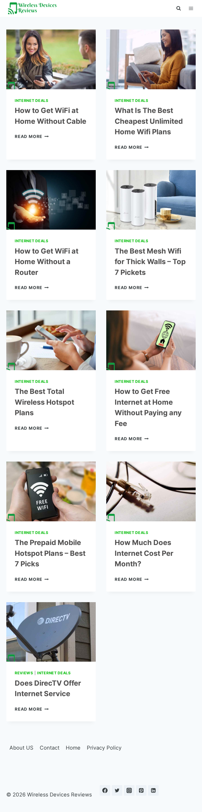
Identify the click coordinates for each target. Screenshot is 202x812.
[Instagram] (129, 790)
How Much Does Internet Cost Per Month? (144, 553)
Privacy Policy (104, 748)
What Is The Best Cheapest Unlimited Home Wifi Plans (149, 121)
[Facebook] (105, 790)
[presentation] (51, 59)
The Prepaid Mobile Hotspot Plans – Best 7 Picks (50, 553)
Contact (49, 748)
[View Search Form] (178, 8)
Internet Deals (31, 100)
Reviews (24, 673)
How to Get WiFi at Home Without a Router (46, 262)
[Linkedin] (153, 790)
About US (21, 748)
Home (73, 748)
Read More (32, 136)
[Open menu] (191, 8)
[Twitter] (117, 790)
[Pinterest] (141, 790)
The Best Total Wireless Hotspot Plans (44, 402)
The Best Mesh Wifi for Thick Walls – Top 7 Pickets (150, 262)
